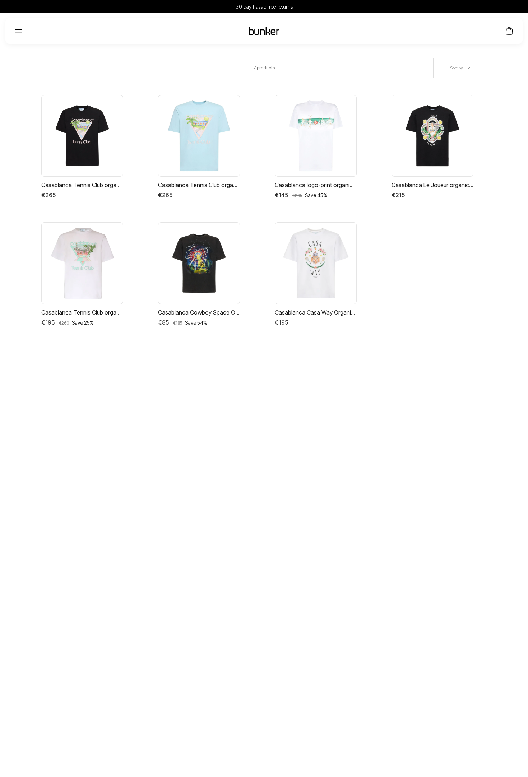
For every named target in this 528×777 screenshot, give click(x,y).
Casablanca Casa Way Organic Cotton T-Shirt (316, 312)
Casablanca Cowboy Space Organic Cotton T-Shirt (199, 312)
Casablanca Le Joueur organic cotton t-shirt (432, 185)
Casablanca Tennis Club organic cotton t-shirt (82, 185)
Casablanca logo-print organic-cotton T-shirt (316, 185)
